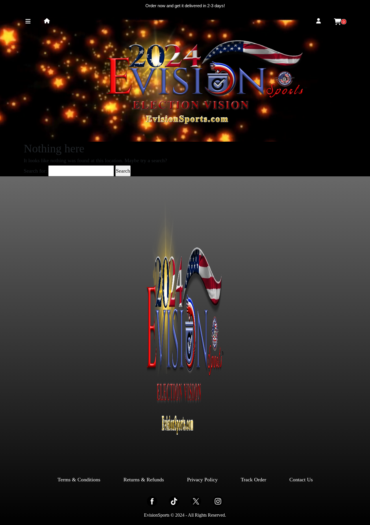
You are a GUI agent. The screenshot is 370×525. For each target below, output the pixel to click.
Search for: (35, 171)
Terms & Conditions (79, 480)
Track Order (253, 480)
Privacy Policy (202, 480)
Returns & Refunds (143, 480)
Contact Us (301, 480)
